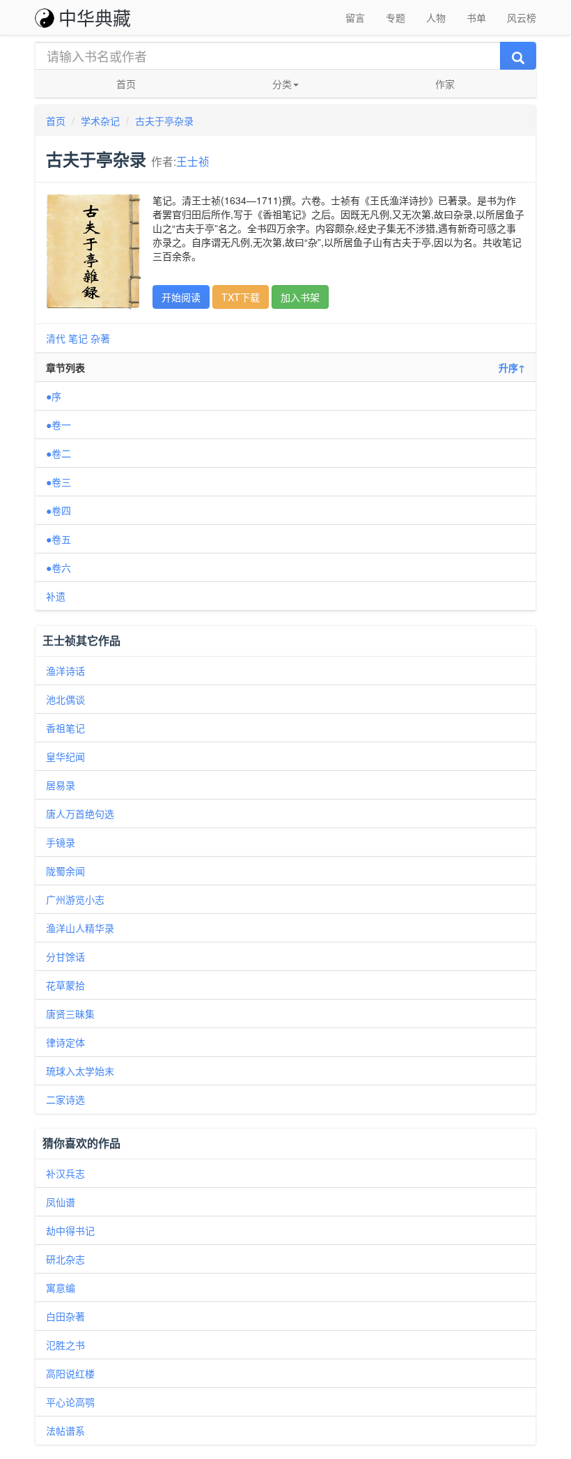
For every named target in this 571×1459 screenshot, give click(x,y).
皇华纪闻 (65, 756)
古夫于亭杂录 (164, 121)
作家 (445, 84)
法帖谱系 (65, 1430)
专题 (395, 17)
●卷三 (58, 482)
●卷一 (58, 424)
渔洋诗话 (65, 671)
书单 (476, 17)
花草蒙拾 (65, 985)
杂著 (100, 338)
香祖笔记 (65, 728)
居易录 (60, 785)
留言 (355, 17)
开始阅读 (181, 297)
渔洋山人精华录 (80, 928)
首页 (126, 84)
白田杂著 (65, 1316)
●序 (53, 396)
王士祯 (193, 161)
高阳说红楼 (70, 1373)
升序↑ (512, 367)
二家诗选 (65, 1099)
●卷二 (58, 453)
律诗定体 (65, 1042)
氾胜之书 (65, 1345)
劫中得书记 (70, 1230)
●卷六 (58, 567)
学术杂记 (100, 121)
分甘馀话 (65, 956)
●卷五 (58, 539)
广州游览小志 (75, 899)
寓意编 (60, 1287)
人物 (436, 17)
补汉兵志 (65, 1173)
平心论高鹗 (70, 1402)
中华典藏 (94, 17)
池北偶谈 (65, 699)
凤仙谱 (60, 1202)
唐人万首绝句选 (80, 813)
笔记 (78, 338)
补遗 (55, 596)
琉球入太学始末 (80, 1071)
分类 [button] (282, 84)
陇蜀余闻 (65, 871)
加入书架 (300, 297)
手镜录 (60, 842)
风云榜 (521, 17)
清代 (55, 338)
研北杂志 (65, 1259)
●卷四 (58, 510)
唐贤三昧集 (70, 1014)
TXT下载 (240, 297)
